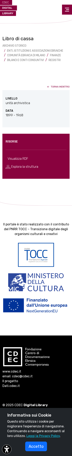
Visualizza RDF (18, 159)
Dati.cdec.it (11, 386)
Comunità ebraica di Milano (26, 55)
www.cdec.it (11, 371)
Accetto (36, 446)
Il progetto (10, 381)
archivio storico (14, 45)
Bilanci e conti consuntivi (25, 60)
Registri (55, 60)
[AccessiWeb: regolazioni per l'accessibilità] (6, 449)
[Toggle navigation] (67, 10)
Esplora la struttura (24, 167)
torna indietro (60, 86)
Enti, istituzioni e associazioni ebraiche (35, 50)
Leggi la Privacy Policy (43, 436)
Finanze (55, 55)
